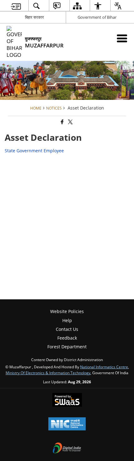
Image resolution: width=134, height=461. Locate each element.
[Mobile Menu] (122, 38)
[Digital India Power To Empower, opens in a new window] (67, 448)
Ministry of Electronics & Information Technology (48, 372)
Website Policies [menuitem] (67, 311)
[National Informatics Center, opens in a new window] (67, 424)
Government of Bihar (97, 17)
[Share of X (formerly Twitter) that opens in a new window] (69, 122)
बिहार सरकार (34, 17)
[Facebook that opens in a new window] (61, 122)
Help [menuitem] (67, 320)
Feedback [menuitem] (67, 338)
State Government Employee (34, 151)
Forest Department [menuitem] (67, 347)
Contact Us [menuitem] (67, 329)
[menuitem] (16, 6)
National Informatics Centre (104, 366)
